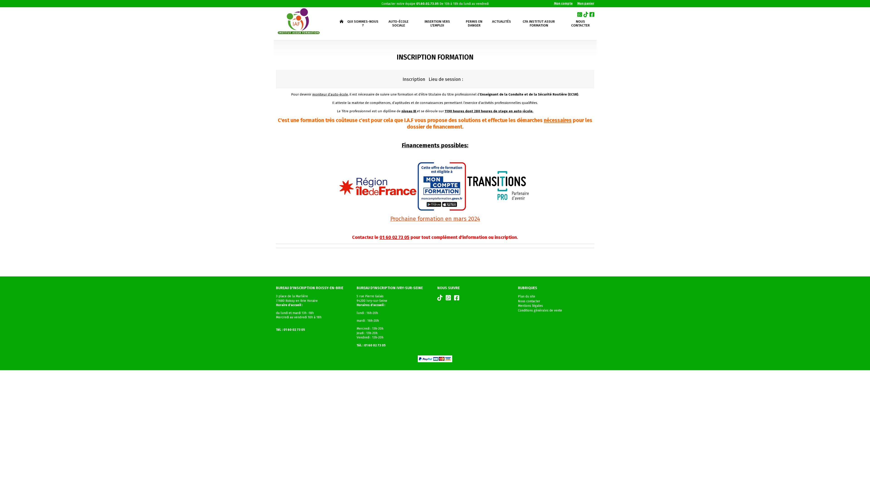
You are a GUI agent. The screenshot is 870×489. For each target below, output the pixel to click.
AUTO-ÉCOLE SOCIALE (398, 23)
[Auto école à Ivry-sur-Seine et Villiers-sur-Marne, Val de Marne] (298, 21)
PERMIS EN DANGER (474, 23)
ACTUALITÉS (501, 22)
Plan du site (526, 296)
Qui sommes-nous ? (362, 23)
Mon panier (585, 3)
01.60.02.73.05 (427, 4)
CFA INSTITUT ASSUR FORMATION (539, 23)
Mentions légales (530, 306)
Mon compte (563, 3)
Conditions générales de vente (540, 310)
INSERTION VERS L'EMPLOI (437, 23)
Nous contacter (580, 23)
